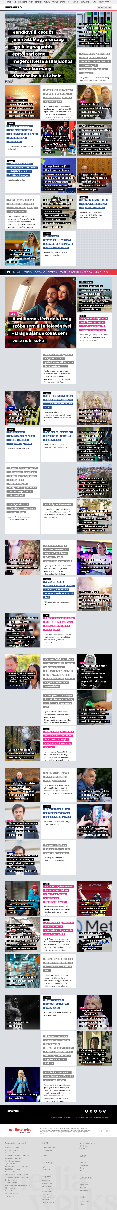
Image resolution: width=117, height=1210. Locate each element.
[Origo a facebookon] (86, 1111)
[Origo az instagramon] (95, 1111)
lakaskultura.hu (47, 1186)
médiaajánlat (106, 1117)
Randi (76, 2)
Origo (9, 2)
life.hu (82, 1168)
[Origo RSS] (104, 1111)
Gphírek (62, 2)
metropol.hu (84, 1165)
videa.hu (83, 1187)
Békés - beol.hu (10, 1153)
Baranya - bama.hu (12, 1150)
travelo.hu (45, 1200)
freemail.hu (84, 1182)
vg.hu (44, 1167)
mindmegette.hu (48, 1197)
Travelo (55, 2)
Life (14, 2)
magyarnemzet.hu (48, 1147)
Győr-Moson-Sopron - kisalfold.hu (17, 1166)
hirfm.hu (82, 1204)
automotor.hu (47, 1183)
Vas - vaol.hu (9, 1191)
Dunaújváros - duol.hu (13, 1161)
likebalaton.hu (47, 1191)
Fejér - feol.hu (10, 1164)
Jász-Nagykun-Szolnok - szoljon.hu (17, 1174)
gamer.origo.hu (47, 1189)
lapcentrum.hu (85, 1190)
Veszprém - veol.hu (12, 1193)
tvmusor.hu (84, 1149)
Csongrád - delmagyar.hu (14, 1158)
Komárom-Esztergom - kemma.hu (17, 1177)
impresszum (97, 1117)
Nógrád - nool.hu (11, 1180)
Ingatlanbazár (85, 2)
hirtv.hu (44, 1153)
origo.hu (45, 1155)
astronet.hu (46, 1181)
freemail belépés (104, 8)
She (69, 2)
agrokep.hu (46, 1169)
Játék (94, 2)
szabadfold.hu (47, 1150)
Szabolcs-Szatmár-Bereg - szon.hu (17, 1185)
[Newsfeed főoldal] (13, 1111)
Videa (31, 2)
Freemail (47, 2)
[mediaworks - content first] (19, 1131)
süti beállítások (87, 1117)
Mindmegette (22, 2)
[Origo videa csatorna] (100, 1111)
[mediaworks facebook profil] (101, 1131)
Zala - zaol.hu (10, 1196)
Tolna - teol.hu (10, 1188)
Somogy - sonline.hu (12, 1182)
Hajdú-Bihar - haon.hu (13, 1169)
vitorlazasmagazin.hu (87, 1143)
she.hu (82, 1171)
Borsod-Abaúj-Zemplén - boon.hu (17, 1155)
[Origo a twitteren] (91, 1111)
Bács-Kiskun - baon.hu (13, 1147)
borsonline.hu (84, 1160)
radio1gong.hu (85, 1201)
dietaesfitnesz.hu (48, 1202)
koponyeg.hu (84, 1185)
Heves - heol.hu (10, 1172)
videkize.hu (84, 1146)
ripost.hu (83, 1162)
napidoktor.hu (47, 1194)
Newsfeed (38, 2)
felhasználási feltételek (74, 1117)
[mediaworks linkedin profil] (107, 1131)
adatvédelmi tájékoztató (58, 1117)
